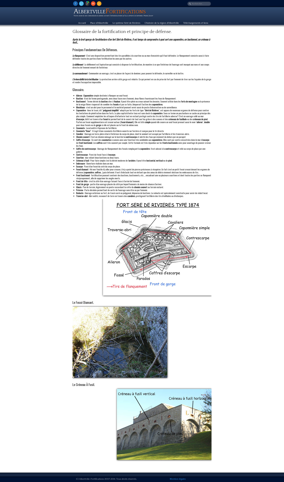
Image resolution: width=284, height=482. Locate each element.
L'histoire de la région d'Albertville (162, 23)
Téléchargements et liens (195, 23)
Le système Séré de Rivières (126, 23)
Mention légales (178, 479)
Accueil (82, 23)
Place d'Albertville (99, 23)
